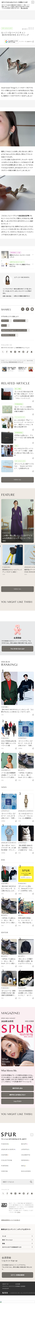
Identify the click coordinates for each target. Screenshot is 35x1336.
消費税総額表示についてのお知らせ (10, 1220)
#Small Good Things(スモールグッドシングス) (14, 330)
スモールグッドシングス (20, 360)
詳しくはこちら (24, 8)
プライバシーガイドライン (8, 1286)
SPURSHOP (5, 1288)
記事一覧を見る (7, 296)
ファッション (9, 360)
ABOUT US (5, 1284)
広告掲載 (17, 1284)
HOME (3, 360)
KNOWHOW (22, 215)
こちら (18, 1212)
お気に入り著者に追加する (21, 296)
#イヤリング (5, 320)
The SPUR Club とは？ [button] (17, 649)
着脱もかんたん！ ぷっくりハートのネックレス (20, 256)
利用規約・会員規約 (20, 1286)
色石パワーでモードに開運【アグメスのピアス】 (20, 265)
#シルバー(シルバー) (19, 320)
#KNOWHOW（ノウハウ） (8, 335)
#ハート (4, 325)
